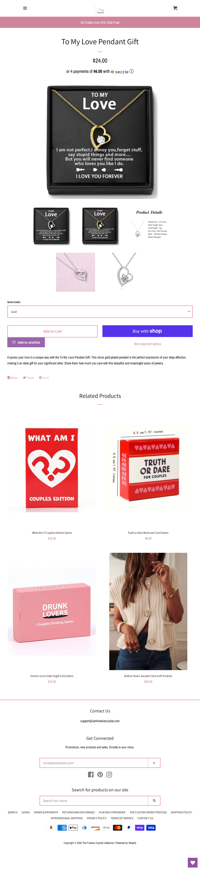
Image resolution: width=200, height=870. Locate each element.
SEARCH (13, 812)
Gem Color (14, 302)
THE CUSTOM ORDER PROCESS (148, 812)
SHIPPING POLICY (181, 812)
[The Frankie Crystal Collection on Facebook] (91, 775)
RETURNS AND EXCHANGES (78, 812)
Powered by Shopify (126, 843)
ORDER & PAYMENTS (46, 812)
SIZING (26, 812)
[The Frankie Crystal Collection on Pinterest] (100, 775)
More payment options (147, 344)
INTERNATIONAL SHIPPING (67, 818)
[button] (100, 71)
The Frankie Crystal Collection (98, 843)
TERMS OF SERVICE (122, 818)
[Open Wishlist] (193, 863)
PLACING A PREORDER (112, 812)
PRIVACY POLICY (97, 818)
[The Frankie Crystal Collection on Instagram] (109, 775)
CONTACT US (145, 818)
